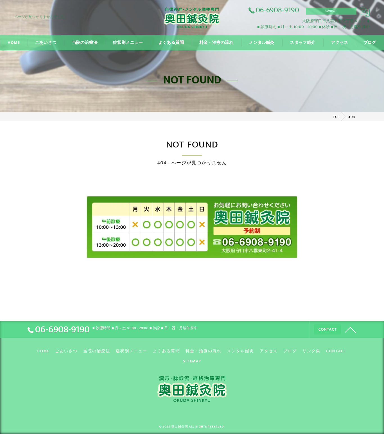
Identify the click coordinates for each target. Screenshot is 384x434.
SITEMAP (192, 361)
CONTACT (331, 11)
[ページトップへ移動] (350, 329)
